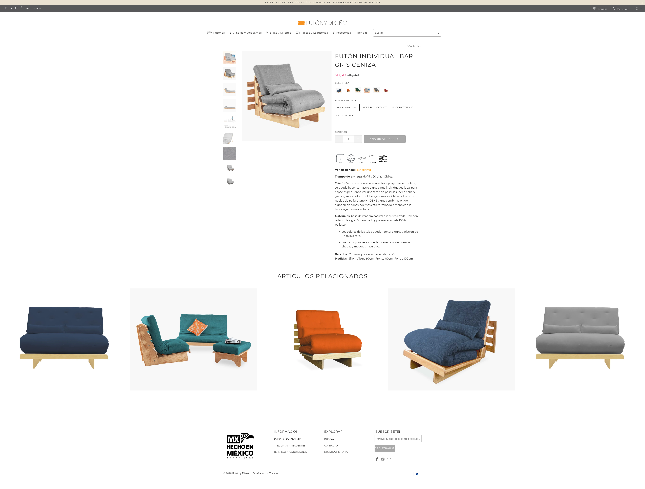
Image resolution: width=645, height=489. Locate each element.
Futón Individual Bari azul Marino (451, 289)
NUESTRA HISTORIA (336, 451)
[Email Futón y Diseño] (16, 8)
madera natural (347, 107)
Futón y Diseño (241, 473)
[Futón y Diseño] (322, 19)
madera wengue (402, 107)
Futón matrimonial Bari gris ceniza (580, 289)
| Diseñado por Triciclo (264, 473)
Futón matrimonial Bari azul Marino (64, 289)
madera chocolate (375, 107)
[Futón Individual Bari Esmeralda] (358, 92)
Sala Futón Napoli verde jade (193, 289)
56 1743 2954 (33, 8)
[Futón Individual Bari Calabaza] (348, 92)
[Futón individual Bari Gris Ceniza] (367, 92)
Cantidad (341, 132)
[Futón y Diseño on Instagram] (11, 8)
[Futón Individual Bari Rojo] (386, 92)
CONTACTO (331, 445)
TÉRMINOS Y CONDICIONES (290, 451)
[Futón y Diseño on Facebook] (5, 8)
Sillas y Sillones (280, 32)
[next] (327, 98)
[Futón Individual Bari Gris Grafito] (376, 92)
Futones (218, 32)
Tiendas (602, 9)
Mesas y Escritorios (315, 32)
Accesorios (343, 32)
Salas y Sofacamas (248, 32)
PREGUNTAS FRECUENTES (289, 445)
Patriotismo (363, 169)
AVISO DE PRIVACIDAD (287, 439)
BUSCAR (329, 439)
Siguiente (413, 46)
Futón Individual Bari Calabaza (322, 289)
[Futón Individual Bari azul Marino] (339, 92)
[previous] (246, 98)
